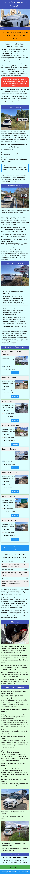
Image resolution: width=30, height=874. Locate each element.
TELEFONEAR (15, 867)
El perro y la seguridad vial (10, 676)
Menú (2, 28)
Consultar (15, 373)
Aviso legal (25, 871)
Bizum (25, 169)
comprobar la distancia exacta (12, 75)
